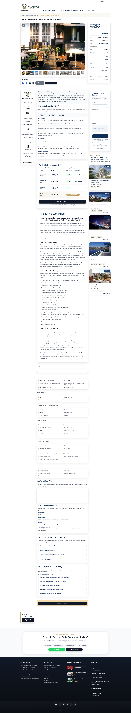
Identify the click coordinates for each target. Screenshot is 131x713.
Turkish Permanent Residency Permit (28, 671)
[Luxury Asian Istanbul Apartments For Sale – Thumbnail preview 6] (45, 73)
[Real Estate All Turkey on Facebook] (59, 704)
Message (94, 123)
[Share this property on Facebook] (23, 83)
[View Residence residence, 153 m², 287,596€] (62, 181)
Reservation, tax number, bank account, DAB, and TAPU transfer (54, 577)
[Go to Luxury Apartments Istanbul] (70, 674)
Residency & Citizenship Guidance (27, 161)
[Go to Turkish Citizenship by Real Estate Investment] (70, 668)
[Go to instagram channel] (67, 704)
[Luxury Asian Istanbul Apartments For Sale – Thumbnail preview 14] (79, 73)
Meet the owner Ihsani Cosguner (51, 682)
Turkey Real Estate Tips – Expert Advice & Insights (29, 679)
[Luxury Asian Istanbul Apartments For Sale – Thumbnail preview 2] (28, 73)
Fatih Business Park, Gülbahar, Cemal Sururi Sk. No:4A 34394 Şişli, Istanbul (100, 668)
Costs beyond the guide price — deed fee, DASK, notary (53, 581)
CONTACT (94, 10)
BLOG (89, 10)
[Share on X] (30, 83)
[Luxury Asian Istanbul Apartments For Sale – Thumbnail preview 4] (36, 73)
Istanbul (27, 15)
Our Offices (46, 680)
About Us (46, 678)
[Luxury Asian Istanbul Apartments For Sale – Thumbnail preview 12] (70, 73)
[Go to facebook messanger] (26, 83)
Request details (74, 649)
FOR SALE (47, 10)
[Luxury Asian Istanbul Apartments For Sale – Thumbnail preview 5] (41, 73)
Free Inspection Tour (27, 124)
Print (41, 82)
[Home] (43, 10)
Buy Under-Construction (25, 676)
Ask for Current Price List (62, 201)
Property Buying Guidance (27, 107)
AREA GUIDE (82, 10)
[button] (23, 25)
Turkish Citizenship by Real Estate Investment (80, 667)
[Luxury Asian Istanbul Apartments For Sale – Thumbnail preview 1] (24, 73)
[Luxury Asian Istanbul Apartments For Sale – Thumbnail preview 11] (66, 73)
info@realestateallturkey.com (99, 690)
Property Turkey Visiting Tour (50, 671)
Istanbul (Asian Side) (34, 15)
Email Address (95, 109)
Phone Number (95, 115)
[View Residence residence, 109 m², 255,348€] (62, 175)
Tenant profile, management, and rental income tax (51, 589)
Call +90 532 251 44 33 (27, 616)
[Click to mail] (33, 83)
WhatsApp (56, 649)
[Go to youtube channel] (56, 704)
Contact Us (46, 676)
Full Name (94, 102)
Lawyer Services (47, 669)
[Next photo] (83, 46)
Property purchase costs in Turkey (27, 669)
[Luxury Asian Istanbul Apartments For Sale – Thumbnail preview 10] (62, 73)
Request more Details (51, 82)
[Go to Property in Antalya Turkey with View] (70, 680)
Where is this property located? (47, 545)
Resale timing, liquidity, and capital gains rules (50, 593)
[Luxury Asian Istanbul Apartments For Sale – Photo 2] (53, 46)
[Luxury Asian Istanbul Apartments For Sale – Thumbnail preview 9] (57, 73)
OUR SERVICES (65, 10)
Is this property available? (46, 559)
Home (22, 15)
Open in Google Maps (103, 43)
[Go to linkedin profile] (71, 704)
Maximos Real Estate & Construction (52, 665)
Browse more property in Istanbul (46, 574)
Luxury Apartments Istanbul (80, 672)
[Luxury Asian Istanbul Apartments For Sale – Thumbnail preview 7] (49, 73)
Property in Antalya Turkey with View (79, 679)
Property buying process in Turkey (27, 667)
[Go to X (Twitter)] (63, 704)
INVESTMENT (74, 10)
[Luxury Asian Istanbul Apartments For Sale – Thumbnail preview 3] (32, 73)
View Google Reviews (95, 684)
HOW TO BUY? (55, 10)
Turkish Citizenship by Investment (27, 674)
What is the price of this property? (48, 550)
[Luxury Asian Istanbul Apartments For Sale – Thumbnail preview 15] (83, 73)
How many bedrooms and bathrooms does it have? (52, 554)
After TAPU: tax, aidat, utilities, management (50, 585)
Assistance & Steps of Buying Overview (28, 665)
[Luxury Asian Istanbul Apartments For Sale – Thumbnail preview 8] (53, 73)
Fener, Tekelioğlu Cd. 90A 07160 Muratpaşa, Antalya (98, 675)
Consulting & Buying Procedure (50, 667)
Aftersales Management (49, 674)
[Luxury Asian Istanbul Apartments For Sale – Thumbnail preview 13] (74, 73)
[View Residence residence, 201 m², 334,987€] (62, 188)
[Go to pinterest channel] (75, 704)
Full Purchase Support (28, 142)
